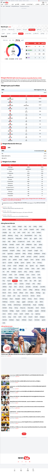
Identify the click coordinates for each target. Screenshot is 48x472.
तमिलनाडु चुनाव (32, 29)
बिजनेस (38, 4)
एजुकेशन (23, 4)
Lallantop (20, 0)
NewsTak (2, 0)
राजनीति (17, 4)
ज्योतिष (43, 4)
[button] (24, 340)
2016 (9, 148)
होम (2, 4)
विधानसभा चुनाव (8, 6)
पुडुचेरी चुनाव (39, 29)
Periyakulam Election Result (24, 6)
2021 (3, 148)
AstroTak (24, 0)
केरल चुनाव (25, 29)
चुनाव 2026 (4, 29)
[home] (24, 458)
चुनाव (7, 4)
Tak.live (27, 0)
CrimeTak (16, 0)
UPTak (9, 0)
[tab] (3, 34)
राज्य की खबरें (30, 4)
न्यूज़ (12, 4)
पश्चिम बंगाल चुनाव (11, 29)
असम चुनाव (19, 29)
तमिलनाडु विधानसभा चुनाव (15, 6)
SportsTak (5, 0)
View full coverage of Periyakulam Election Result (24, 219)
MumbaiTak (13, 0)
